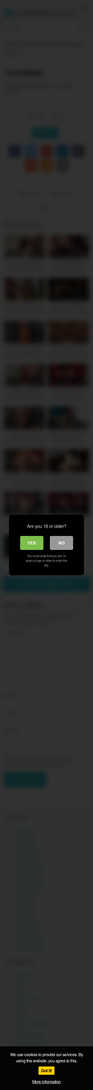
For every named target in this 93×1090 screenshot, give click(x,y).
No (61, 543)
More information (46, 1082)
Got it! (46, 1070)
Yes (31, 543)
